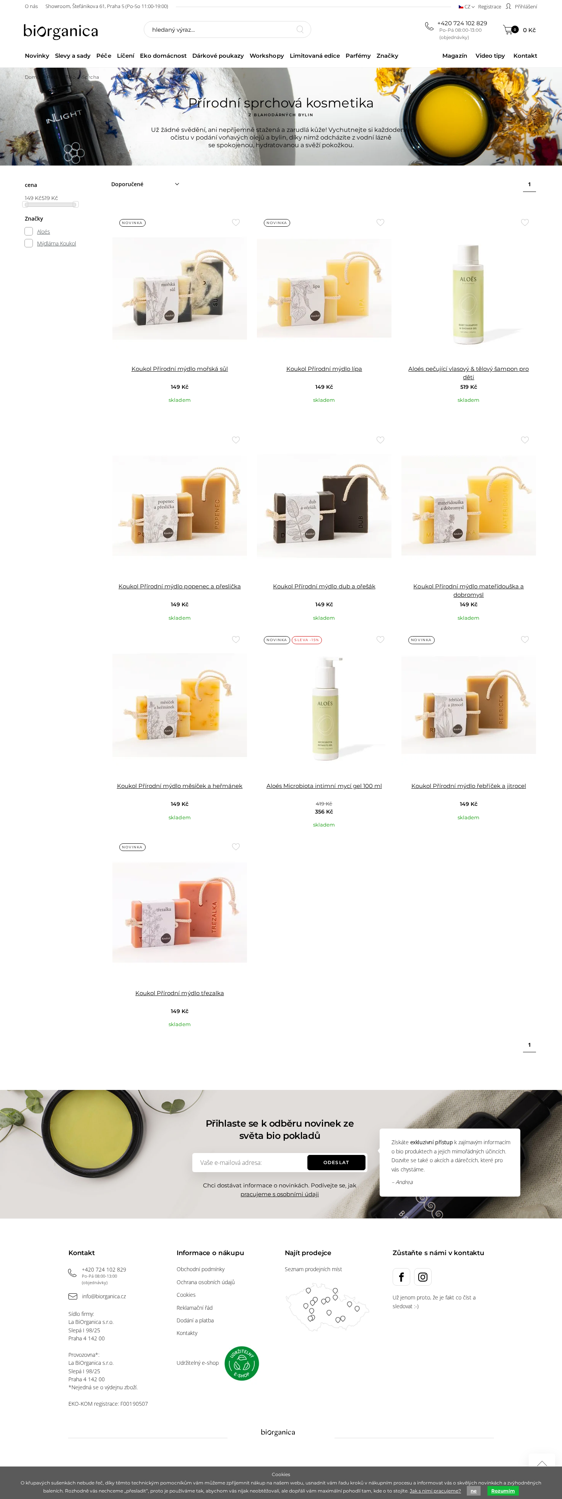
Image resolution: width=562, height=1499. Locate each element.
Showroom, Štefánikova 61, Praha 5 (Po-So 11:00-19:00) (106, 6)
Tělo (70, 77)
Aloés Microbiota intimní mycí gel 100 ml (324, 785)
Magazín (454, 55)
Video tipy (490, 55)
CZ (467, 6)
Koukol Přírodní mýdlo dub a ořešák (324, 586)
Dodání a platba (195, 1320)
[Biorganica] (63, 30)
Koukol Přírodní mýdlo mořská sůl (180, 368)
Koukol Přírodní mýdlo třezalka (179, 993)
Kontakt (525, 55)
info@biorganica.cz (104, 1296)
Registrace (489, 6)
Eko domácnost (163, 55)
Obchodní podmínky (200, 1269)
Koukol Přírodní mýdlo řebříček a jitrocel (468, 785)
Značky (387, 55)
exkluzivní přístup (431, 1142)
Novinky (37, 55)
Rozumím (503, 1491)
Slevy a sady (73, 55)
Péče (103, 55)
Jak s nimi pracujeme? (435, 1491)
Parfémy (358, 55)
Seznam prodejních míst (313, 1269)
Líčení (125, 55)
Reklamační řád (195, 1307)
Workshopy (267, 55)
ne (474, 1491)
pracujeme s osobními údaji (279, 1194)
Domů (32, 77)
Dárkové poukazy (218, 55)
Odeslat (336, 1162)
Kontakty (187, 1333)
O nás (31, 6)
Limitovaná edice (315, 55)
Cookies (186, 1294)
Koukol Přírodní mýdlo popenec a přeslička (180, 586)
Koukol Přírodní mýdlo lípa (324, 368)
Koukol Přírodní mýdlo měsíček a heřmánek (180, 785)
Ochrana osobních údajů (206, 1282)
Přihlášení (525, 6)
